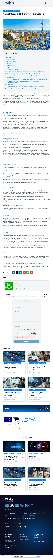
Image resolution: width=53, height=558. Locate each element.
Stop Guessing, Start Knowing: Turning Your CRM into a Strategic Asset (37, 367)
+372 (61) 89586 (41, 541)
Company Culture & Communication (13, 389)
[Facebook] (18, 527)
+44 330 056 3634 (12, 543)
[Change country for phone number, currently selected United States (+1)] (15, 319)
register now (32, 266)
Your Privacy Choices (30, 556)
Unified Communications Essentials (12, 10)
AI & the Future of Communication (12, 363)
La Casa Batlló (8, 188)
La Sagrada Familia (10, 139)
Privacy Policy (33, 329)
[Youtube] (25, 527)
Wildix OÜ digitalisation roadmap (11, 428)
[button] (13, 272)
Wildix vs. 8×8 (32, 456)
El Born (5, 233)
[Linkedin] (20, 527)
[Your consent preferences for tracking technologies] (2, 556)
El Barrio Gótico (9, 215)
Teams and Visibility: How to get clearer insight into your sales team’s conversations (14, 394)
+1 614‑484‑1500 (26, 539)
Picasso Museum (34, 245)
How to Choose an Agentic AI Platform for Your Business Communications (36, 484)
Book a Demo (26, 341)
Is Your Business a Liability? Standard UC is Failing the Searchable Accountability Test (14, 458)
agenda (7, 268)
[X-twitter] (23, 527)
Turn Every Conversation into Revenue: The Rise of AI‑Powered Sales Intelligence (39, 394)
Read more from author (21, 288)
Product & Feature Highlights (35, 453)
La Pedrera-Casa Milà (11, 165)
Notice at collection (18, 556)
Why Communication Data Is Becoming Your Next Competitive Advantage (11, 367)
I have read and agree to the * (27, 329)
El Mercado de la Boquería (13, 253)
